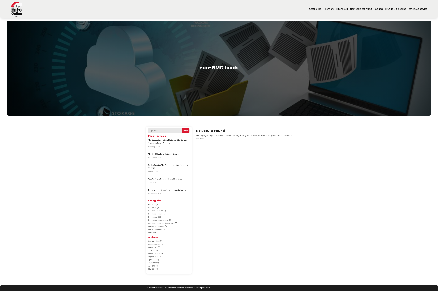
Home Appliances (155, 229)
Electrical (328, 9)
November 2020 (154, 253)
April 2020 (152, 260)
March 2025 (153, 247)
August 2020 (153, 256)
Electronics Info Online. (174, 287)
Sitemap (206, 287)
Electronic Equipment (361, 9)
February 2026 (154, 241)
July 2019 (151, 266)
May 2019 (151, 269)
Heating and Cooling (395, 9)
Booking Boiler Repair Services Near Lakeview (167, 190)
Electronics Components (158, 220)
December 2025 (154, 244)
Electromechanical (155, 211)
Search (185, 130)
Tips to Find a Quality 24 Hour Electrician (165, 179)
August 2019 (153, 263)
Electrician (342, 9)
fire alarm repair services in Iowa (161, 223)
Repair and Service (418, 9)
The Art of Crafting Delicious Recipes (163, 154)
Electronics (315, 9)
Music (150, 232)
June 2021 (152, 250)
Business (379, 9)
